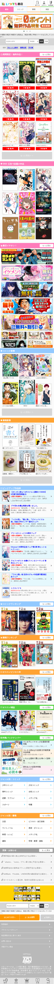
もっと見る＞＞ (27, 155)
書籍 (33, 9)
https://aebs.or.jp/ (18, 974)
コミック (20, 9)
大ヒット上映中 (12, 47)
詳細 (46, 41)
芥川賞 (31, 47)
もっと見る (46, 54)
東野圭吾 (23, 47)
